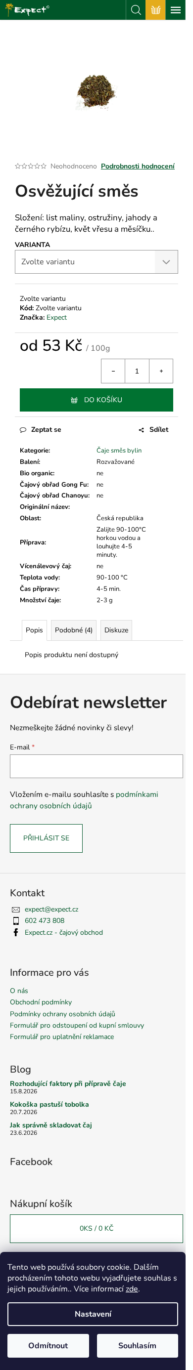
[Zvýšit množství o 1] (161, 371)
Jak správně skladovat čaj (51, 1125)
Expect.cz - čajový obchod (64, 932)
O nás (19, 991)
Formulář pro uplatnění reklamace (62, 1036)
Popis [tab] (34, 630)
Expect (57, 317)
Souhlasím (137, 1345)
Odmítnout (48, 1345)
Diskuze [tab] (116, 630)
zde (132, 1289)
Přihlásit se (46, 838)
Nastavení (93, 1314)
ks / (96, 1228)
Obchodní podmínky (41, 1002)
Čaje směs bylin (119, 450)
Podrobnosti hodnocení (138, 166)
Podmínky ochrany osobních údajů (62, 1014)
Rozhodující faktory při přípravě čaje (68, 1083)
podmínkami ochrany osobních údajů (84, 799)
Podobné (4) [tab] (74, 630)
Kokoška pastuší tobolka (49, 1104)
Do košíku (103, 400)
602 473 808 (44, 920)
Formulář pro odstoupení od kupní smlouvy (77, 1025)
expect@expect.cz (51, 909)
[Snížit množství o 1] (113, 371)
